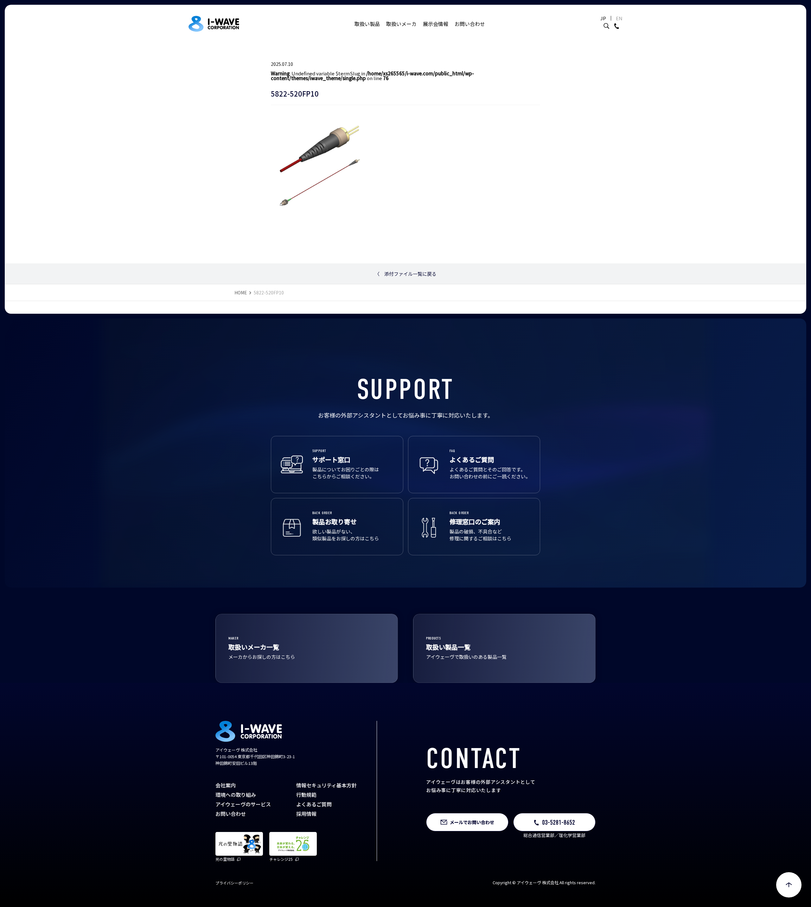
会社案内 (225, 785)
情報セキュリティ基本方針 (326, 785)
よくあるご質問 (314, 804)
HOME (240, 292)
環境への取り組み (235, 794)
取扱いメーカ (401, 24)
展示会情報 (435, 24)
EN (619, 18)
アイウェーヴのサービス (243, 804)
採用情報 (306, 813)
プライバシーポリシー (234, 882)
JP (603, 18)
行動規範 (306, 794)
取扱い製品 (367, 24)
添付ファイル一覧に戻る (406, 273)
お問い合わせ (470, 24)
